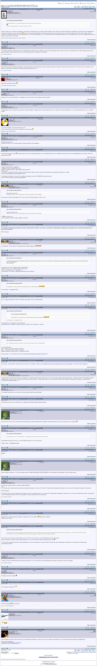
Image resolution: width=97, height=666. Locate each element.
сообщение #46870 (23, 461)
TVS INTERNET (11, 5)
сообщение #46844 (23, 224)
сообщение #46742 (23, 149)
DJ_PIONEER (12, 631)
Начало (94, 3)
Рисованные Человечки (14, 411)
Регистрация (83, 3)
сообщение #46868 (23, 449)
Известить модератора (91, 39)
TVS (6, 5)
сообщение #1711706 (40, 629)
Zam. (2, 105)
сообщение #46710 (23, 91)
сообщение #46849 (23, 252)
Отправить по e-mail (5, 7)
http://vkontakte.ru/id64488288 (7, 641)
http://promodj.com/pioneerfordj (15, 642)
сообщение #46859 (23, 371)
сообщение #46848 (23, 239)
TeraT (11, 613)
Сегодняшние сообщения (10, 6)
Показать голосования (21, 6)
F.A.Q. (78, 3)
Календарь (68, 3)
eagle (2, 163)
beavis (10, 10)
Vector (10, 185)
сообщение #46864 (23, 398)
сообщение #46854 (23, 307)
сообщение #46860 (39, 398)
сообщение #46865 (23, 410)
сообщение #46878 (23, 503)
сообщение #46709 (23, 76)
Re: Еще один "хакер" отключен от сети (11, 9)
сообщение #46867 (23, 428)
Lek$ (4, 570)
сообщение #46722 (23, 117)
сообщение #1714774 (24, 629)
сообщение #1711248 (24, 593)
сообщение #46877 (23, 478)
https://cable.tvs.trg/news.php (7, 141)
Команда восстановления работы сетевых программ (85, 652)
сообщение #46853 (39, 334)
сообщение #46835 (23, 203)
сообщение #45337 (39, 44)
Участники (61, 3)
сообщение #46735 (23, 135)
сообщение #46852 (39, 307)
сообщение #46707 (23, 44)
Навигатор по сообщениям (32, 6)
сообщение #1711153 (24, 582)
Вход (89, 3)
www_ (11, 119)
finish (10, 594)
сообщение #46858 (23, 360)
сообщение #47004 (23, 554)
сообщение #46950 (23, 513)
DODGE (4, 45)
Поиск (73, 3)
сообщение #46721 (23, 103)
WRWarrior (5, 93)
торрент (76, 653)
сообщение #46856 (23, 334)
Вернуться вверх (48, 655)
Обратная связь (46, 661)
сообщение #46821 (23, 161)
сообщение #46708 (23, 60)
